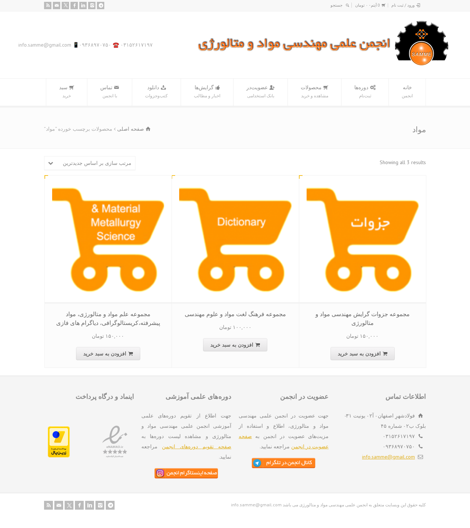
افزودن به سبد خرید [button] (359, 353)
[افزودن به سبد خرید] (356, 184)
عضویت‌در (260, 91)
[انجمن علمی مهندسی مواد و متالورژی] (323, 64)
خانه (407, 91)
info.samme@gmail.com (388, 456)
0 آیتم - (367, 5)
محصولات (314, 91)
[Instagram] (91, 5)
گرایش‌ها (207, 91)
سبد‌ (65, 91)
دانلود (156, 91)
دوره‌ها (362, 91)
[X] (65, 5)
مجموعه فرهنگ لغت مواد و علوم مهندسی (235, 314)
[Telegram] (100, 5)
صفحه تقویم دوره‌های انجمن (196, 446)
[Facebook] (74, 5)
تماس (108, 91)
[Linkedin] (83, 5)
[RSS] (47, 5)
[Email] (56, 5)
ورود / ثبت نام (403, 5)
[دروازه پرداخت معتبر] (59, 455)
